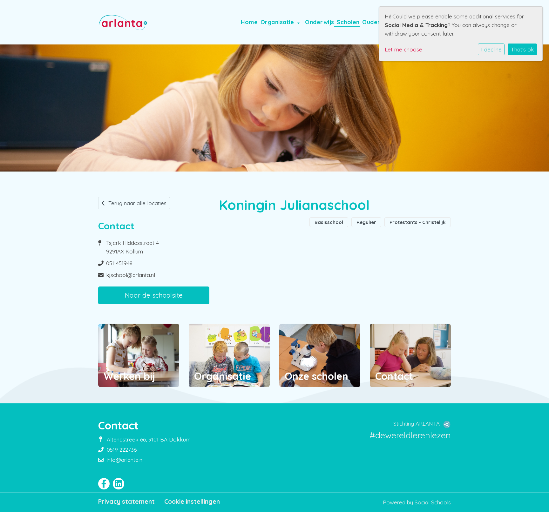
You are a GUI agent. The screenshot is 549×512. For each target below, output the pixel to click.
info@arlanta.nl (125, 459)
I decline (491, 49)
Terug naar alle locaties (137, 203)
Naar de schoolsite (154, 295)
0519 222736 (122, 449)
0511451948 (119, 263)
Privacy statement (126, 501)
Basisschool (329, 222)
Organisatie (278, 21)
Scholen (348, 21)
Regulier (366, 222)
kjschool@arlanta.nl (130, 275)
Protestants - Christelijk (418, 222)
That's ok (522, 49)
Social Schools (433, 502)
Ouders (373, 21)
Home (249, 21)
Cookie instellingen (192, 501)
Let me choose (403, 49)
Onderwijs (319, 21)
